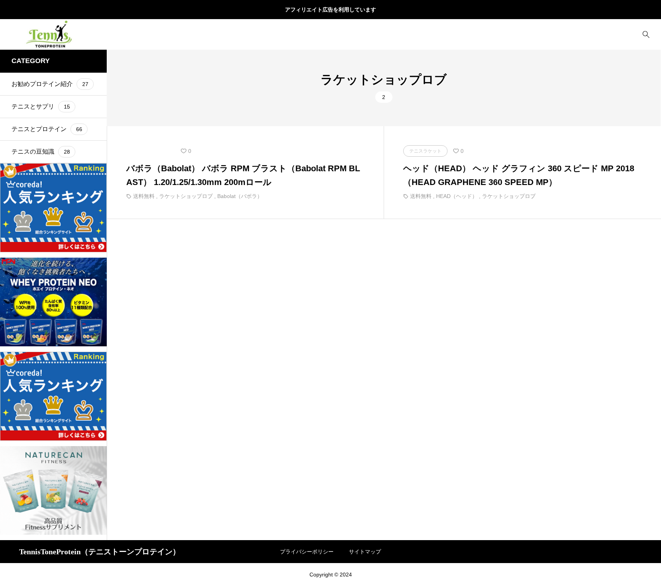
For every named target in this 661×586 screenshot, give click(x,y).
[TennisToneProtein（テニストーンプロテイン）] (51, 34)
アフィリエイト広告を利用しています (330, 9)
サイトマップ (365, 552)
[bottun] (645, 34)
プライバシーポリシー (307, 552)
